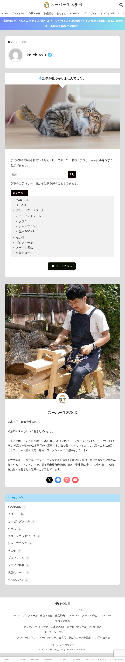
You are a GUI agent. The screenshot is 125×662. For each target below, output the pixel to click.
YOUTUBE (22, 199)
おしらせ (61, 13)
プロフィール (18, 13)
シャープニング (28, 226)
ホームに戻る (63, 266)
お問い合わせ (102, 637)
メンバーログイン (27, 637)
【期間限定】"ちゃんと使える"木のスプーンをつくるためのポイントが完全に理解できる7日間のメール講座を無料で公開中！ (62, 23)
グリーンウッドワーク (30, 210)
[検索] (72, 174)
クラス (23, 221)
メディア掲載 (24, 247)
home (4, 13)
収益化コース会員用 (80, 637)
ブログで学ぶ (90, 13)
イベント (21, 205)
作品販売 (48, 13)
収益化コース (24, 252)
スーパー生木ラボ (65, 5)
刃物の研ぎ (95, 626)
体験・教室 (34, 13)
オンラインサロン (110, 13)
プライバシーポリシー (62, 645)
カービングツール (30, 216)
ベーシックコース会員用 (52, 637)
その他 (20, 237)
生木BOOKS (26, 231)
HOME (64, 603)
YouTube (74, 13)
